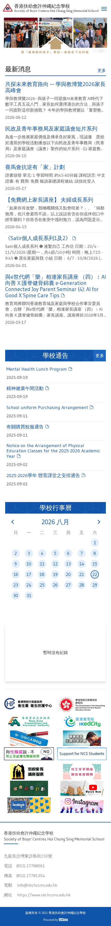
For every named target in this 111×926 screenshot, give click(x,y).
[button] (94, 50)
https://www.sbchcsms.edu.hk (44, 894)
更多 (102, 70)
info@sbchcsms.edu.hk (37, 885)
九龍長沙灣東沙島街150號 (28, 856)
